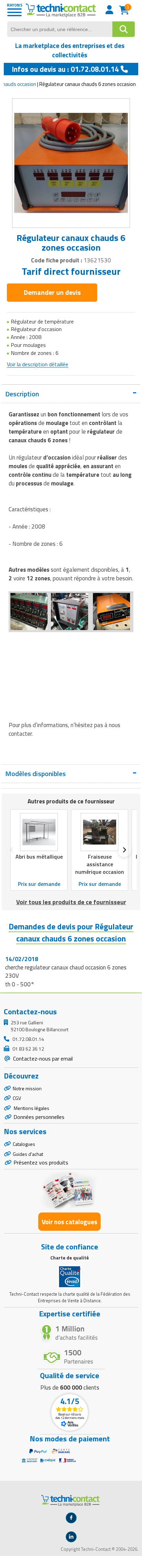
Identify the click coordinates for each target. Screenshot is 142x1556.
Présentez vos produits (40, 1162)
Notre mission (27, 1088)
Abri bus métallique (39, 856)
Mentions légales (31, 1108)
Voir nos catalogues (69, 1222)
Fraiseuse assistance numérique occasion (99, 864)
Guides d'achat (28, 1154)
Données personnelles (38, 1116)
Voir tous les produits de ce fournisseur (71, 902)
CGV (17, 1098)
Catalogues (24, 1144)
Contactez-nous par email (42, 1058)
